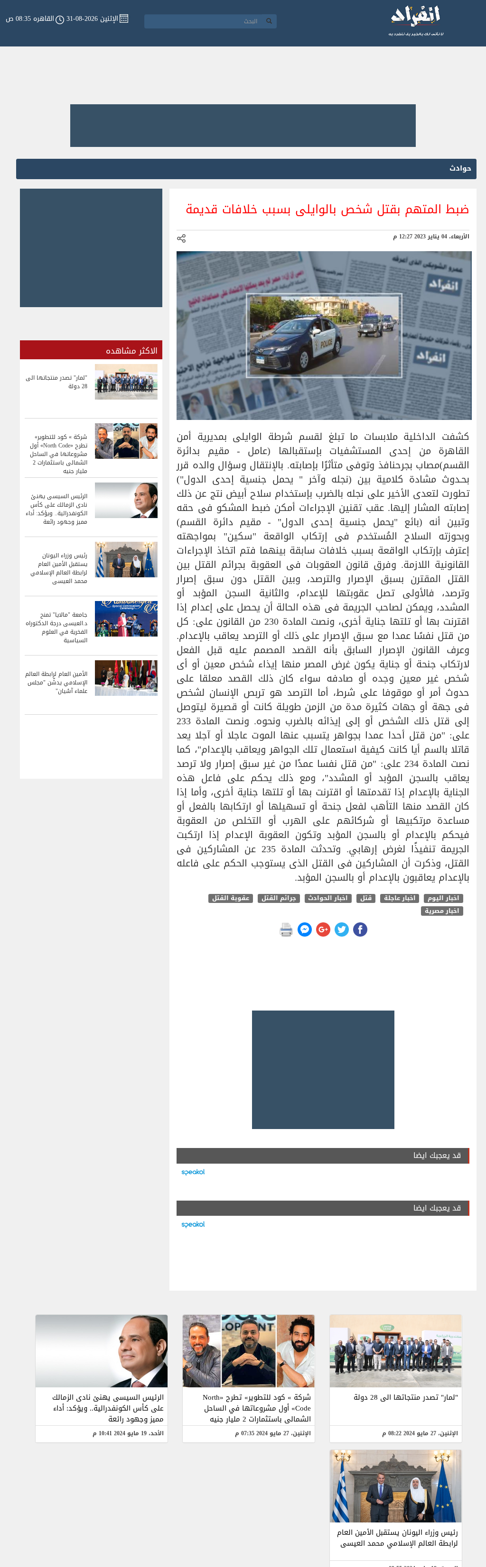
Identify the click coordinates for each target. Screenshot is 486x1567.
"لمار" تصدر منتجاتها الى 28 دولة (406, 1397)
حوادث (460, 168)
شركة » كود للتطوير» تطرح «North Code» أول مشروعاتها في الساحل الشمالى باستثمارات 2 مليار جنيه (257, 1408)
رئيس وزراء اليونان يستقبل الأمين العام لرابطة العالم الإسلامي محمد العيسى (397, 1538)
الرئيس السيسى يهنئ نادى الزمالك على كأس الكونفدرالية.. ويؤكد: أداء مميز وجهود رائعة (108, 1408)
